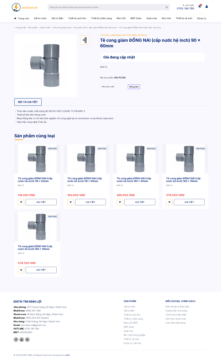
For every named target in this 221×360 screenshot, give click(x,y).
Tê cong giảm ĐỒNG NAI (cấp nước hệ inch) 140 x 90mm (134, 180)
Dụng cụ (201, 18)
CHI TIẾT (41, 202)
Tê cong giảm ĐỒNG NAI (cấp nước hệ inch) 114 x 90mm (84, 180)
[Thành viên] (207, 6)
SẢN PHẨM (130, 301)
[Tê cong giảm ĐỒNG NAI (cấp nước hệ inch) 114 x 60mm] (37, 159)
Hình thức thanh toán (176, 318)
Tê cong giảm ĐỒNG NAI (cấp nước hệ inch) (123, 35)
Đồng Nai (134, 86)
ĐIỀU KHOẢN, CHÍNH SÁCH (180, 301)
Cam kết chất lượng (175, 322)
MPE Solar (136, 18)
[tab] (28, 102)
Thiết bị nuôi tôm (77, 18)
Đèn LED (121, 18)
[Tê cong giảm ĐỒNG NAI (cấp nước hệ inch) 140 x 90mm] (136, 159)
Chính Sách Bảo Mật (176, 314)
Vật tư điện (57, 18)
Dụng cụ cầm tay (132, 343)
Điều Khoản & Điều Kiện (177, 306)
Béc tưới (166, 18)
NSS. (68, 355)
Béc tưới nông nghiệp (134, 335)
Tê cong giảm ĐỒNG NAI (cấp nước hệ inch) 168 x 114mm (35, 247)
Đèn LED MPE (131, 322)
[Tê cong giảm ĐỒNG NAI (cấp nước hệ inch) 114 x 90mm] (86, 159)
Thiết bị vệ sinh (184, 18)
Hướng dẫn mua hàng (176, 310)
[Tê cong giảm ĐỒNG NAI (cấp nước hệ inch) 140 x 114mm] (185, 159)
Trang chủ (23, 18)
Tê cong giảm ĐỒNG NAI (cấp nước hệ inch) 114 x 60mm (35, 180)
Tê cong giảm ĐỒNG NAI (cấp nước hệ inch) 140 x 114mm (183, 180)
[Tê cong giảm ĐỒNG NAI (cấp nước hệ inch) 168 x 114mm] (37, 227)
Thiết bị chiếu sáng (101, 18)
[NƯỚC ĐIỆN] (24, 7)
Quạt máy (151, 18)
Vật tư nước (40, 18)
